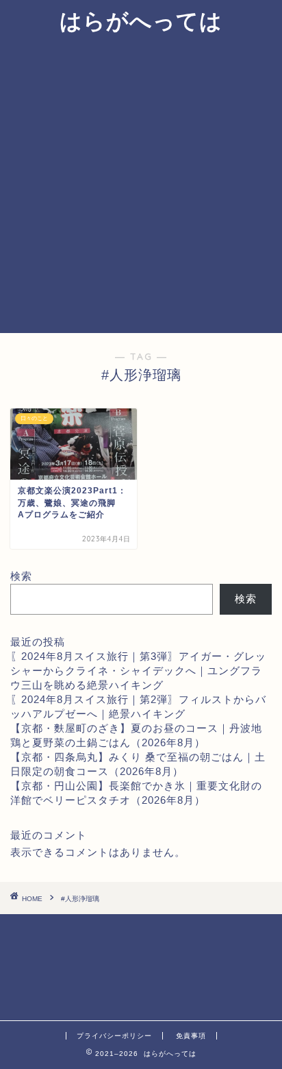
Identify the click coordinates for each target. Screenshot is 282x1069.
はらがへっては (141, 20)
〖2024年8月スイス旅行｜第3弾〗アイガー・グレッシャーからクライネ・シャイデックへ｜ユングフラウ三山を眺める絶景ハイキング (138, 670)
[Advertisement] (141, 185)
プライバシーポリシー (114, 1036)
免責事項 (191, 1036)
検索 (21, 576)
